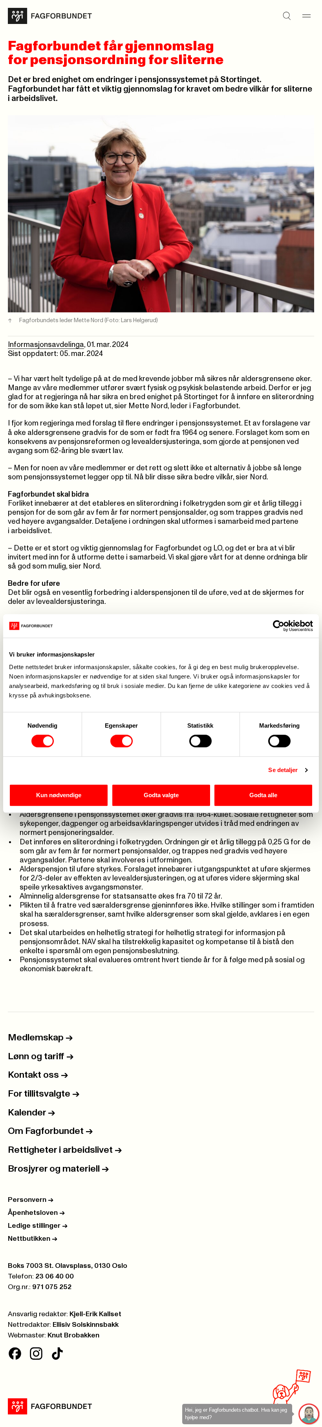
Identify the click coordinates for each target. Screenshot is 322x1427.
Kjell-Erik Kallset (95, 1314)
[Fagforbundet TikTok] (57, 1353)
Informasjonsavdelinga (46, 344)
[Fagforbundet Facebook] (15, 1353)
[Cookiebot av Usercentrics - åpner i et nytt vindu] (278, 626)
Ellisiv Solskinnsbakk (86, 1324)
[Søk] (287, 16)
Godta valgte (161, 795)
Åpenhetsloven (36, 1212)
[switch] (121, 741)
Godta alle (263, 795)
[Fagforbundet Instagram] (36, 1353)
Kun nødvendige (58, 795)
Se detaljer (283, 770)
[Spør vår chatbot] (309, 1414)
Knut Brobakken (73, 1335)
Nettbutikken (32, 1238)
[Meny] (306, 16)
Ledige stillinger (38, 1225)
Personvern (30, 1199)
